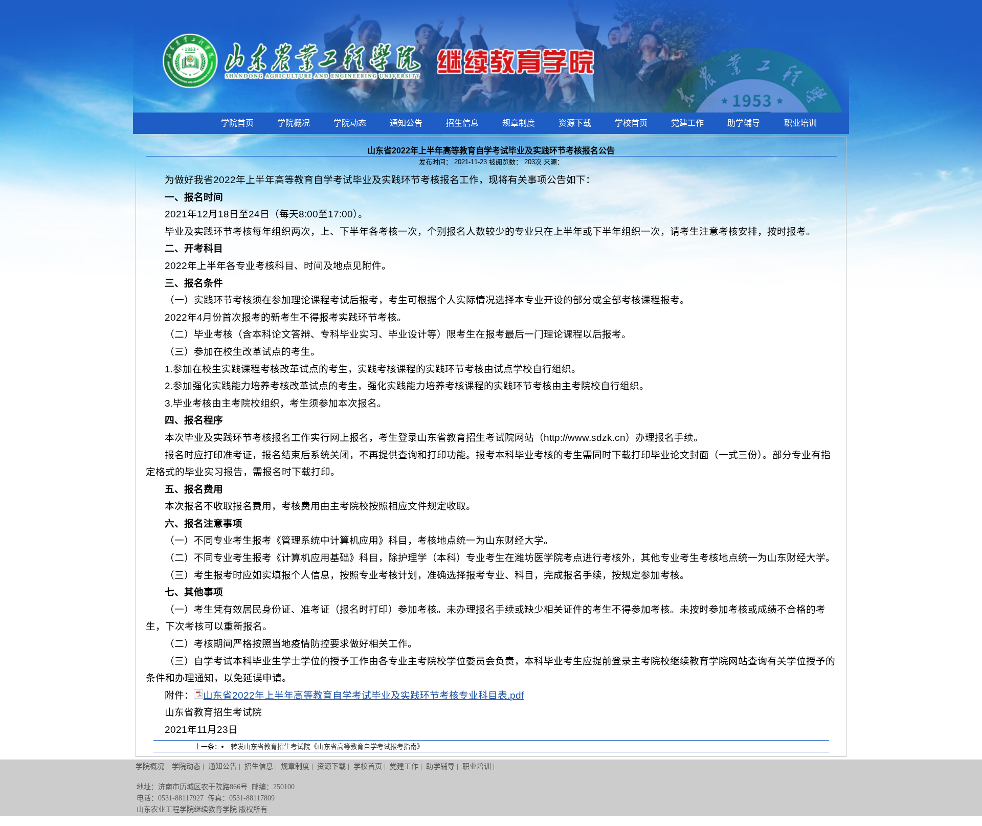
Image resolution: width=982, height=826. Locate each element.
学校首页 (631, 123)
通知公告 (406, 123)
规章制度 (518, 123)
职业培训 (800, 123)
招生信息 (462, 123)
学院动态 (349, 123)
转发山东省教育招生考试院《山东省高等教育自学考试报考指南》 (327, 746)
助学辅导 (743, 123)
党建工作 (687, 123)
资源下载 (575, 123)
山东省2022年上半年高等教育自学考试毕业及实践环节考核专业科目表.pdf (363, 695)
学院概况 (293, 123)
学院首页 (237, 123)
